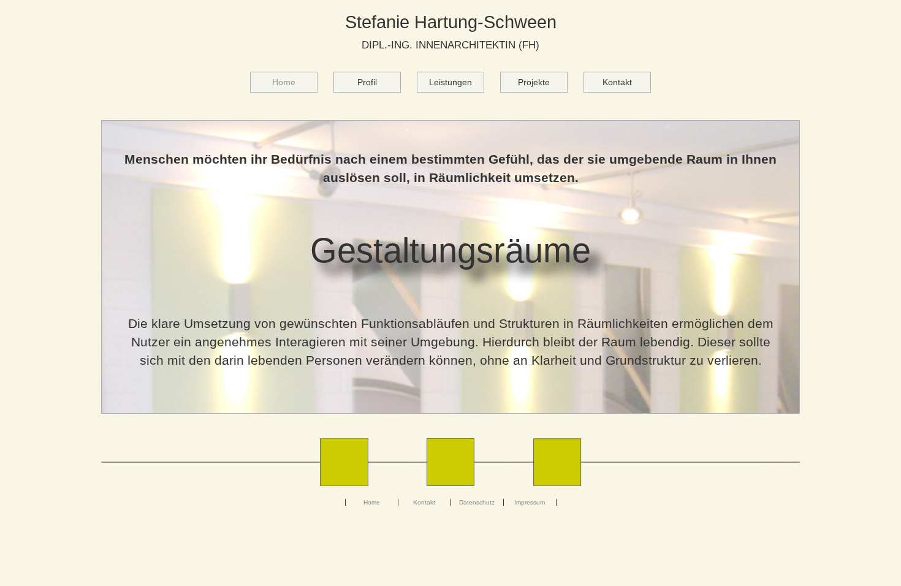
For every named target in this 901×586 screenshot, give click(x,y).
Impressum (529, 502)
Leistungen (450, 82)
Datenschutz (477, 502)
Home (294, 82)
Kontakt (617, 82)
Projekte (534, 82)
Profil (367, 82)
